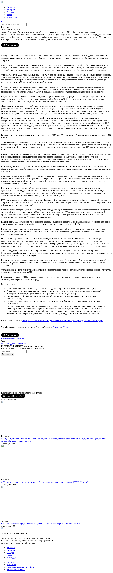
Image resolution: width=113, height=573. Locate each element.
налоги (4, 344)
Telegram (57, 327)
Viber (65, 327)
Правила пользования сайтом (20, 567)
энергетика (22, 344)
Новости (11, 7)
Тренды (10, 12)
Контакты (11, 564)
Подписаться (7, 354)
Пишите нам (12, 562)
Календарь (12, 17)
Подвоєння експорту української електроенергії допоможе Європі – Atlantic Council (40, 523)
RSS (3, 22)
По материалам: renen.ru (12, 339)
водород (12, 344)
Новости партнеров (16, 569)
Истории (11, 10)
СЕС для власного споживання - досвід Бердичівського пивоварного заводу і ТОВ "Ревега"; (44, 482)
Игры (9, 14)
